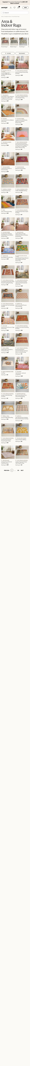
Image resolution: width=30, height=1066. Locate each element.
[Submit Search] (3, 12)
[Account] (11, 8)
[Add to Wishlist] (3, 58)
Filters (9, 53)
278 (18, 470)
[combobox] (15, 12)
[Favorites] (14, 8)
